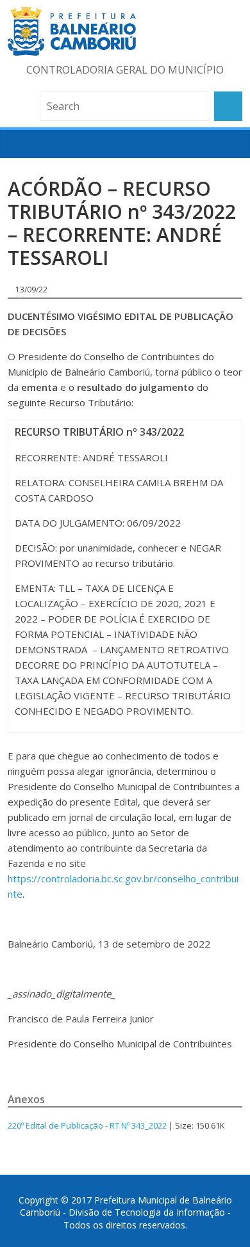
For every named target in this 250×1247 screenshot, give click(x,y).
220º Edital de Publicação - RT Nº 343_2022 (87, 1125)
